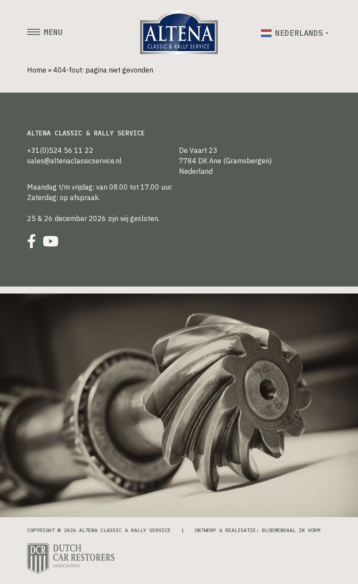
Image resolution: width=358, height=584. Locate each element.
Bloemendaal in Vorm (291, 530)
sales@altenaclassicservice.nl (74, 160)
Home (36, 70)
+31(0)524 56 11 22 (60, 150)
